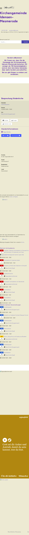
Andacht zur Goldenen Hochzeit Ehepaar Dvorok (16, 315)
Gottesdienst (7, 289)
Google (15, 120)
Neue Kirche (6, 132)
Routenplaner (15, 135)
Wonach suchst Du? (5, 39)
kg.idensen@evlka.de (13, 30)
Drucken (6, 120)
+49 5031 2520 (4, 30)
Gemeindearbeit (5, 104)
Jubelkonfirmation (8, 273)
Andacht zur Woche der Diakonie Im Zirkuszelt (15, 265)
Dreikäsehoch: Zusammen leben (12, 260)
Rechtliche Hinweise (14, 532)
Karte (5, 135)
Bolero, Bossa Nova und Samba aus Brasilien (15, 336)
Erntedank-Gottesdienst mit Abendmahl (14, 281)
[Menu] (1, 8)
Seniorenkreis (7, 328)
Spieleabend (7, 352)
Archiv (22, 242)
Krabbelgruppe (7, 307)
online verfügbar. (14, 196)
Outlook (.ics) (7, 124)
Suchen (26, 42)
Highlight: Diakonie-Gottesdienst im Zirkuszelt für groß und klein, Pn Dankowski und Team (16, 251)
